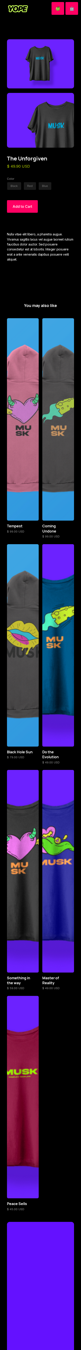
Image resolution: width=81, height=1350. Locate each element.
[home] (16, 8)
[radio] (14, 186)
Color (10, 178)
